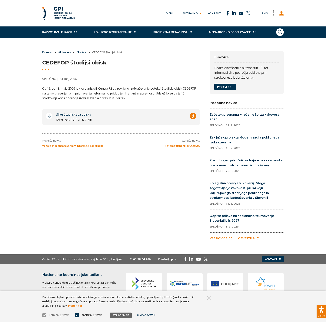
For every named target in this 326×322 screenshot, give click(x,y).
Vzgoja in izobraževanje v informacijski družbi (72, 146)
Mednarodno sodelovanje (230, 32)
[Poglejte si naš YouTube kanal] (241, 13)
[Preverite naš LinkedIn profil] (234, 13)
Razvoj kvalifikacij (57, 32)
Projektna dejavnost (170, 32)
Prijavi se (224, 86)
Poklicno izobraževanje (113, 32)
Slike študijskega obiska (73, 114)
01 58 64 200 (142, 259)
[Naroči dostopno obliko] (193, 116)
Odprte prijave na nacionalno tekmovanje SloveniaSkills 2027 (242, 218)
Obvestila (246, 238)
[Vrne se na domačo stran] (58, 13)
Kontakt (214, 13)
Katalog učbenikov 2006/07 (182, 146)
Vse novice (218, 238)
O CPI (169, 13)
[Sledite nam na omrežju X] (248, 13)
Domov (47, 52)
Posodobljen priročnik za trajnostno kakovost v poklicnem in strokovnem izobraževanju (246, 163)
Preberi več (75, 305)
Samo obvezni (145, 315)
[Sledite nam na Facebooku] (228, 13)
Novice (81, 52)
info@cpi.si (169, 259)
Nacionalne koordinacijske (70, 275)
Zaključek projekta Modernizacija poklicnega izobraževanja (244, 140)
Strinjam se (121, 315)
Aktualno (190, 13)
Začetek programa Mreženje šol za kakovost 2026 (244, 117)
